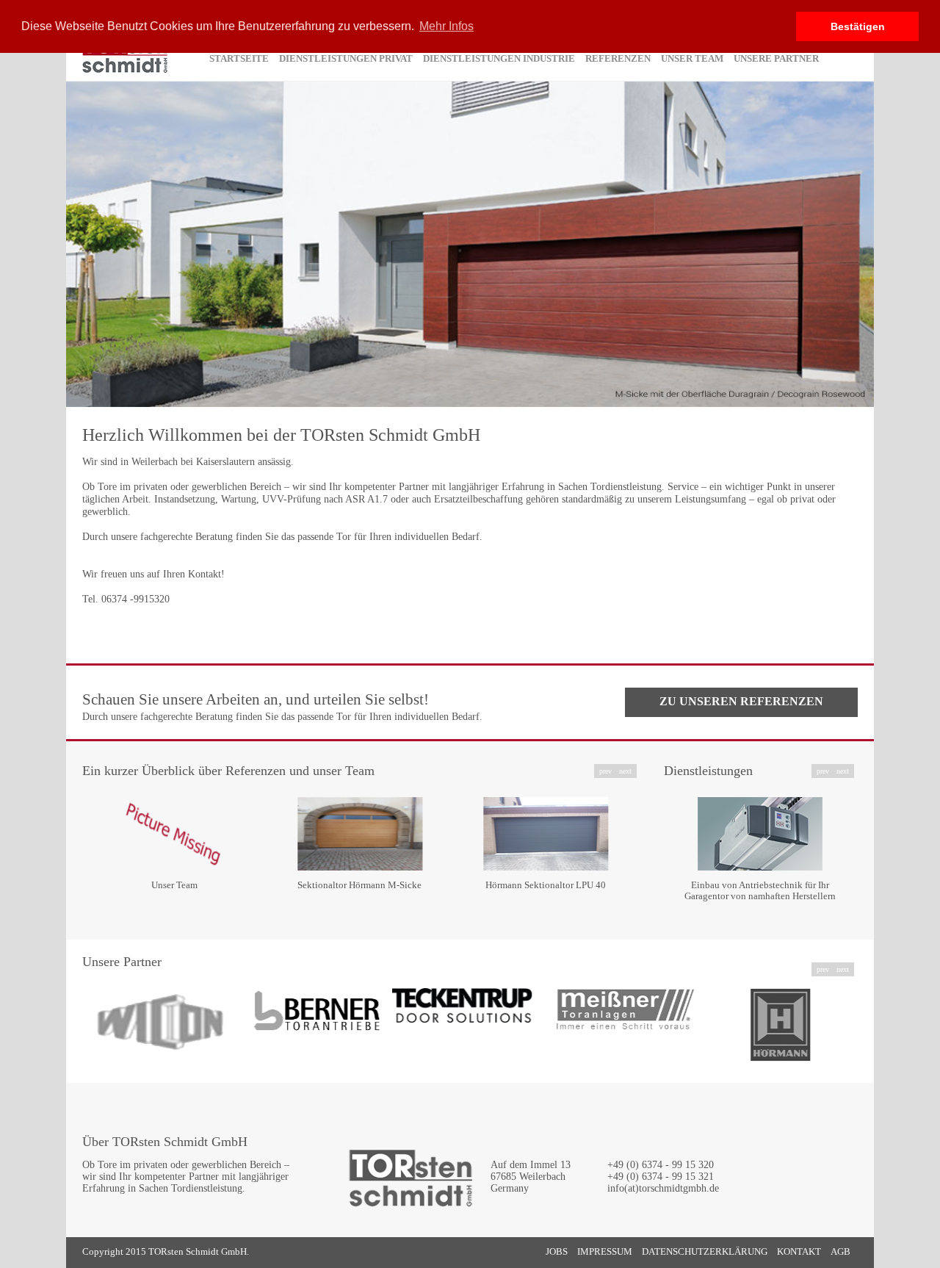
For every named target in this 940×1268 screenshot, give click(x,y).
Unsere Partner (776, 58)
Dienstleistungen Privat (346, 58)
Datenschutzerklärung (704, 1251)
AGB (840, 1251)
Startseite (239, 58)
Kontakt (799, 1251)
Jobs (557, 1251)
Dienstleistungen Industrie (499, 58)
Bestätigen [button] (858, 26)
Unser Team (692, 58)
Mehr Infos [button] (446, 26)
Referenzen (618, 58)
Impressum (604, 1251)
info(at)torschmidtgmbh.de (663, 1188)
